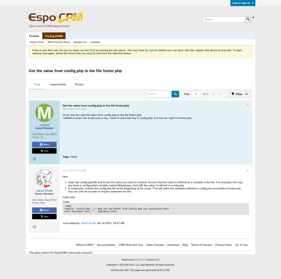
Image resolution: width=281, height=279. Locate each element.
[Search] (248, 19)
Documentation (106, 244)
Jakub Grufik (88, 223)
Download (173, 244)
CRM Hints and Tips (131, 244)
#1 (247, 105)
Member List (80, 42)
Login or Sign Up (241, 3)
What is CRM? (85, 244)
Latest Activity (58, 84)
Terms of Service (201, 244)
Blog (185, 244)
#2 (247, 170)
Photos (79, 84)
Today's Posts (37, 42)
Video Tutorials (155, 244)
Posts (37, 84)
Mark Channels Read (59, 42)
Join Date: (38, 134)
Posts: (36, 137)
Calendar (95, 42)
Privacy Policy (223, 244)
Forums (34, 35)
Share (46, 144)
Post (46, 150)
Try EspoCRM (54, 36)
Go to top (241, 244)
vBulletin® (140, 259)
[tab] (37, 85)
